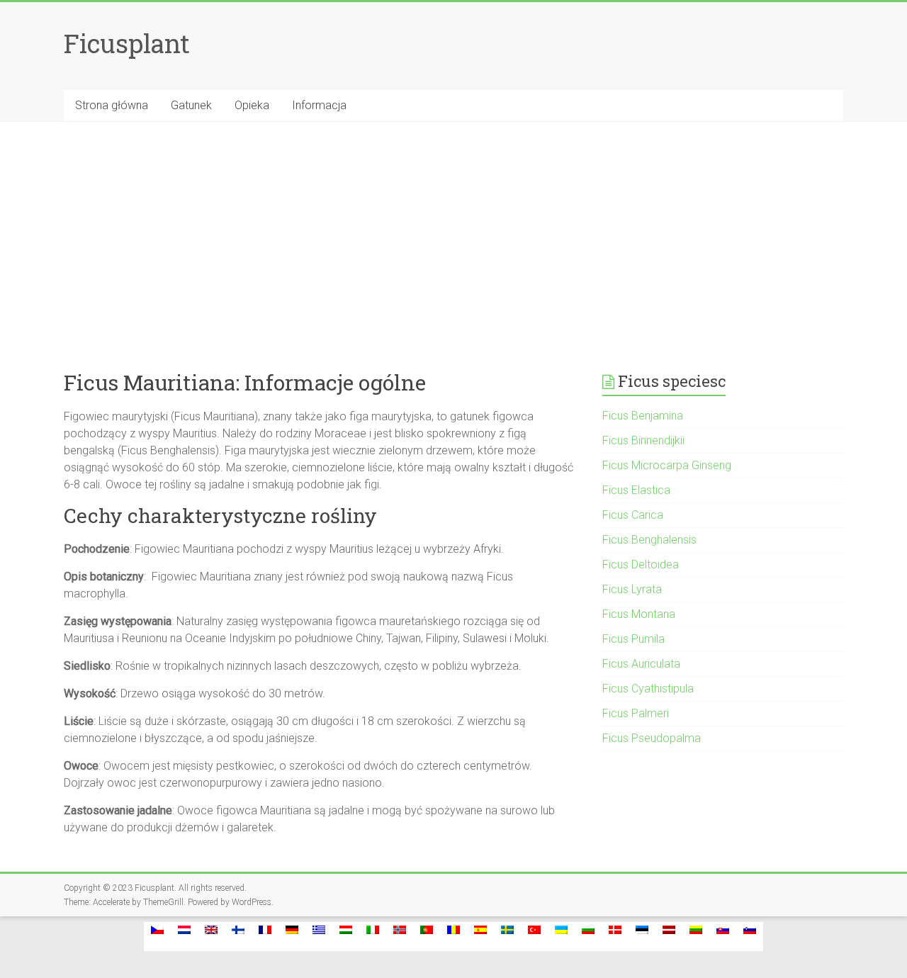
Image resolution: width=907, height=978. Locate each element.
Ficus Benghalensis (649, 539)
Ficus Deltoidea (640, 564)
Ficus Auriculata (641, 663)
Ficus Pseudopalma (651, 738)
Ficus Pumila (633, 639)
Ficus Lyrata (632, 589)
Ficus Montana (638, 614)
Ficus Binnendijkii (643, 440)
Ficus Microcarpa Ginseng (666, 465)
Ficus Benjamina (642, 415)
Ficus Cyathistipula (648, 688)
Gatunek (191, 105)
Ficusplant (127, 43)
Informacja (319, 105)
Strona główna (111, 105)
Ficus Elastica (636, 490)
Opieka (252, 105)
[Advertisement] (453, 228)
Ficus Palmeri (635, 713)
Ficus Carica (632, 515)
